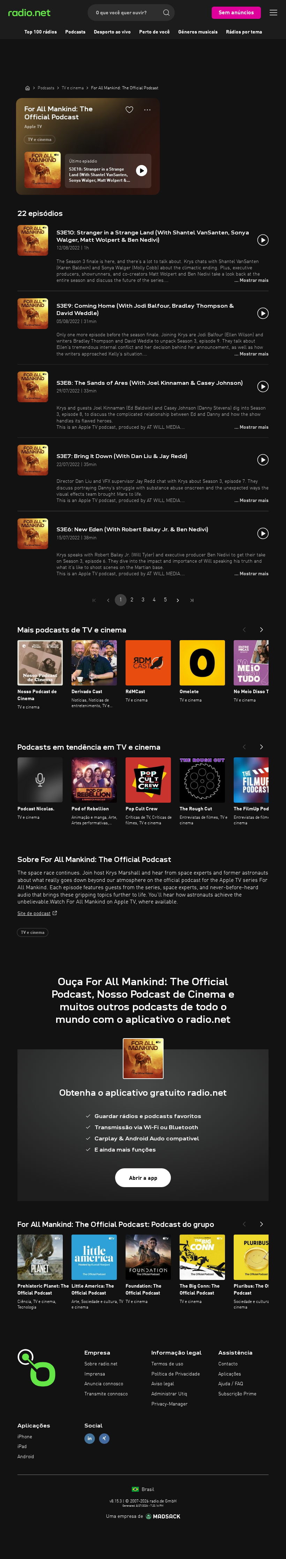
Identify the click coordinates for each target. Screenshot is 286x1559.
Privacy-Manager (169, 1404)
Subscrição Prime (237, 1394)
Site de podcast (34, 913)
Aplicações (229, 1374)
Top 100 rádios (40, 32)
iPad (22, 1446)
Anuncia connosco (103, 1383)
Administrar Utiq (169, 1394)
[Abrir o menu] (273, 12)
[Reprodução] (141, 170)
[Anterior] (244, 628)
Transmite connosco (106, 1394)
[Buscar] (166, 12)
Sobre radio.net (101, 1364)
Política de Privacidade (175, 1374)
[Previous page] (108, 600)
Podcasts (75, 32)
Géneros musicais (198, 32)
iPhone (24, 1436)
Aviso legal (162, 1383)
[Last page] (191, 600)
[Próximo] (262, 628)
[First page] (94, 600)
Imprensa (94, 1374)
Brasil (147, 1489)
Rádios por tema (244, 32)
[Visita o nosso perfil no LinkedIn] (89, 1438)
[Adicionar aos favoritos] (129, 109)
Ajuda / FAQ (230, 1383)
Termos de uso (167, 1364)
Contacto (228, 1364)
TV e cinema (39, 140)
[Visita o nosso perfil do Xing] (104, 1438)
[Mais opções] (147, 110)
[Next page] (177, 600)
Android (25, 1456)
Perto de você (154, 32)
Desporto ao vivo (112, 32)
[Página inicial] (27, 88)
